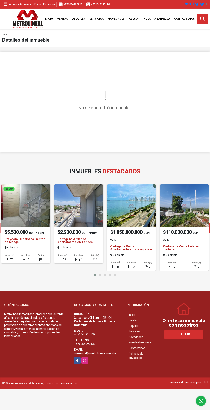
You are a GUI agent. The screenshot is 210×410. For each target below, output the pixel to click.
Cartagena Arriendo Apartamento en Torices (75, 240)
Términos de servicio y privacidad (189, 382)
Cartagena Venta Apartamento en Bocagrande (131, 248)
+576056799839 (73, 4)
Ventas (62, 18)
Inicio (48, 18)
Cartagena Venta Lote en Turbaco (181, 248)
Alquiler (78, 18)
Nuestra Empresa (157, 18)
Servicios (96, 18)
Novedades (116, 18)
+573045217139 (100, 4)
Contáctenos (184, 18)
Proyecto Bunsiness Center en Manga (25, 240)
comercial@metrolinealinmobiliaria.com (100, 353)
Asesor (134, 18)
